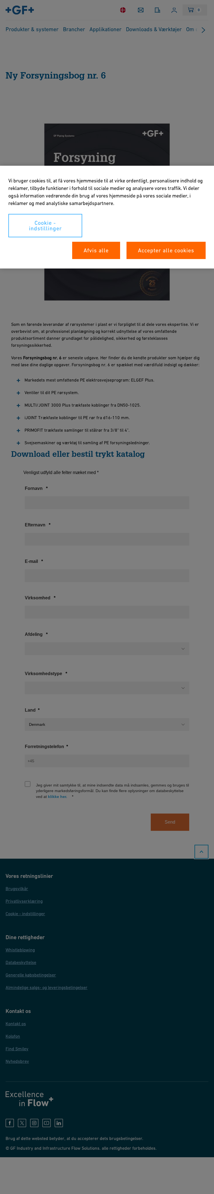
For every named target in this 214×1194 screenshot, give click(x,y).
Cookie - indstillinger (45, 225)
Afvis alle (96, 250)
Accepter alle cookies (166, 250)
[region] (107, 217)
